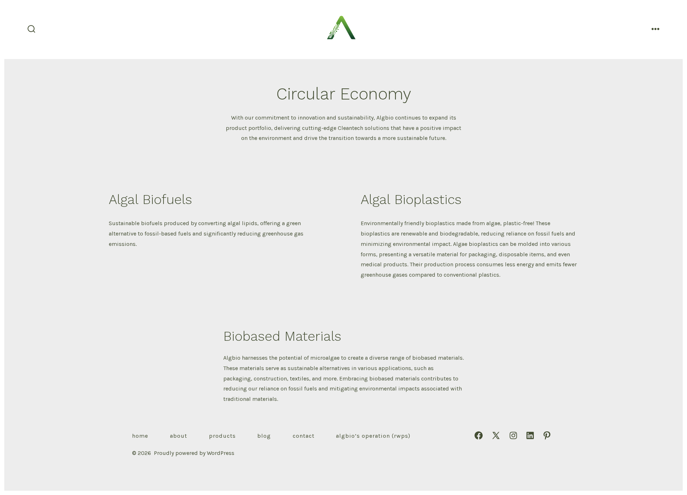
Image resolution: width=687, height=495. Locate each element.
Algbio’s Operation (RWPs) (373, 435)
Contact (304, 435)
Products (222, 435)
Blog (264, 435)
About (178, 435)
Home (140, 435)
